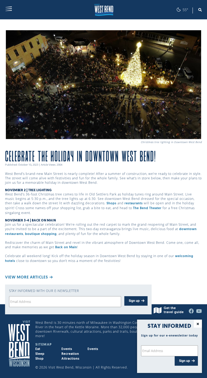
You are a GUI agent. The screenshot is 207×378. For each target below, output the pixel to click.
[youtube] (199, 312)
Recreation (70, 354)
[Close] (198, 324)
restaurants (134, 203)
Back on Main (66, 247)
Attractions (70, 358)
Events (66, 349)
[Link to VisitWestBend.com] (103, 9)
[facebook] (191, 312)
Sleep (39, 354)
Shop (39, 358)
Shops (111, 203)
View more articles (26, 277)
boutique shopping (41, 234)
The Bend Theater (147, 208)
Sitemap (43, 344)
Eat (37, 349)
